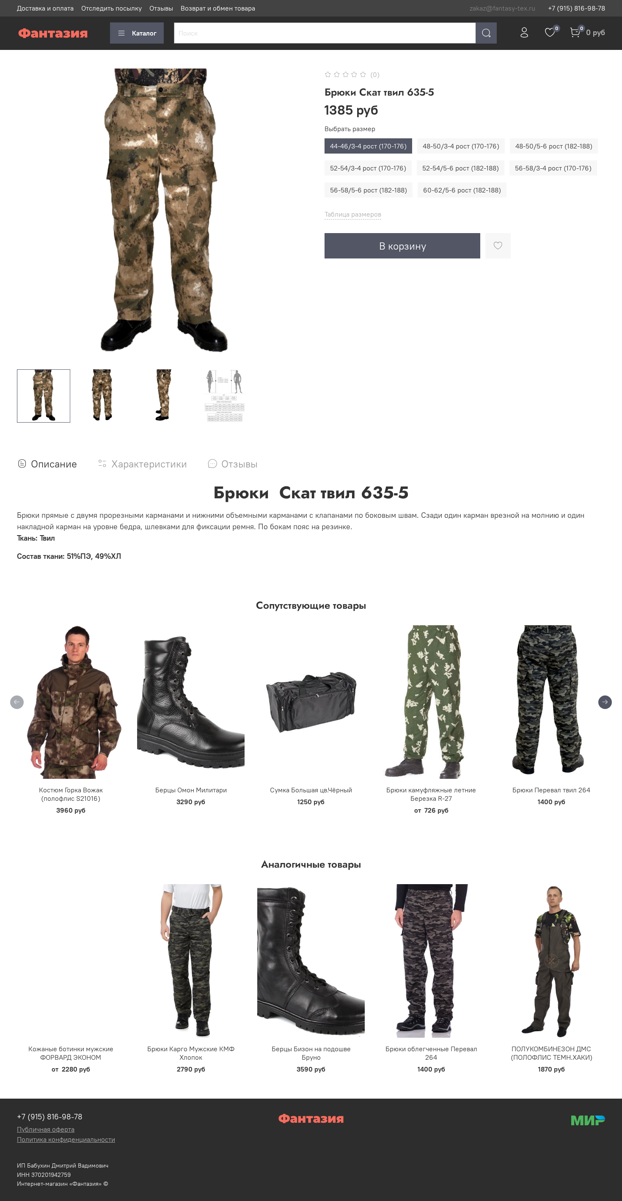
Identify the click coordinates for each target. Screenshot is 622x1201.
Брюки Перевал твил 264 (551, 790)
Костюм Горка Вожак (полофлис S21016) (71, 794)
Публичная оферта (45, 1129)
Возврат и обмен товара (218, 8)
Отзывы (161, 8)
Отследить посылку (111, 8)
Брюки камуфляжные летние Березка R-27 (431, 794)
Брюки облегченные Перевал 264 (431, 1052)
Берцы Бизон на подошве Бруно (311, 1052)
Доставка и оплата (45, 8)
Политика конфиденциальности (66, 1139)
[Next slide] (297, 216)
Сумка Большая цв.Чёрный (311, 790)
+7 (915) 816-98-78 (576, 8)
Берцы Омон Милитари (191, 790)
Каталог (144, 33)
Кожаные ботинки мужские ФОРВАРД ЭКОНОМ (70, 1052)
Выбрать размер (350, 129)
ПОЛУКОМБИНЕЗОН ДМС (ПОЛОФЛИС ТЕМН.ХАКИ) (551, 1052)
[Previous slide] (30, 216)
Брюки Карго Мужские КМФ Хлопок (190, 1052)
